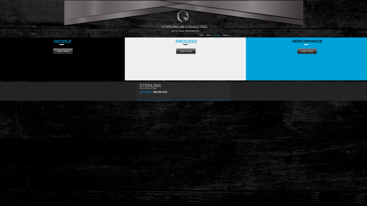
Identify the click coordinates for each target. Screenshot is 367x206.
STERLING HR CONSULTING (184, 27)
